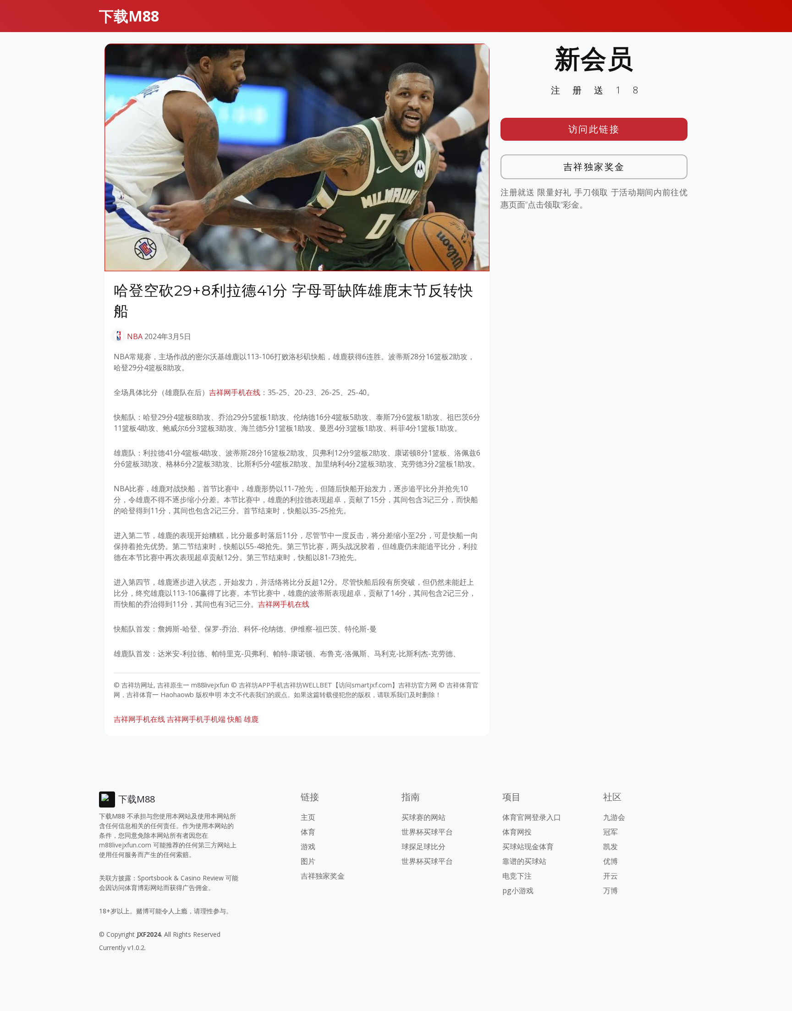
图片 (308, 861)
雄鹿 (251, 719)
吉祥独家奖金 (594, 166)
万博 (610, 890)
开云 (610, 876)
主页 (308, 817)
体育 (308, 832)
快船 (234, 719)
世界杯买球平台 (427, 832)
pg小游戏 (518, 890)
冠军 (610, 832)
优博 (610, 861)
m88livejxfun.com (125, 845)
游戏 (308, 846)
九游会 (614, 817)
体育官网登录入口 (531, 817)
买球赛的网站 (424, 817)
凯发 (610, 846)
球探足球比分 (424, 846)
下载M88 (129, 16)
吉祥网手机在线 (234, 392)
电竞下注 (517, 876)
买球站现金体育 (528, 846)
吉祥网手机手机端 (196, 719)
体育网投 (517, 832)
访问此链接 (594, 129)
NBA (135, 336)
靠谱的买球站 (524, 861)
